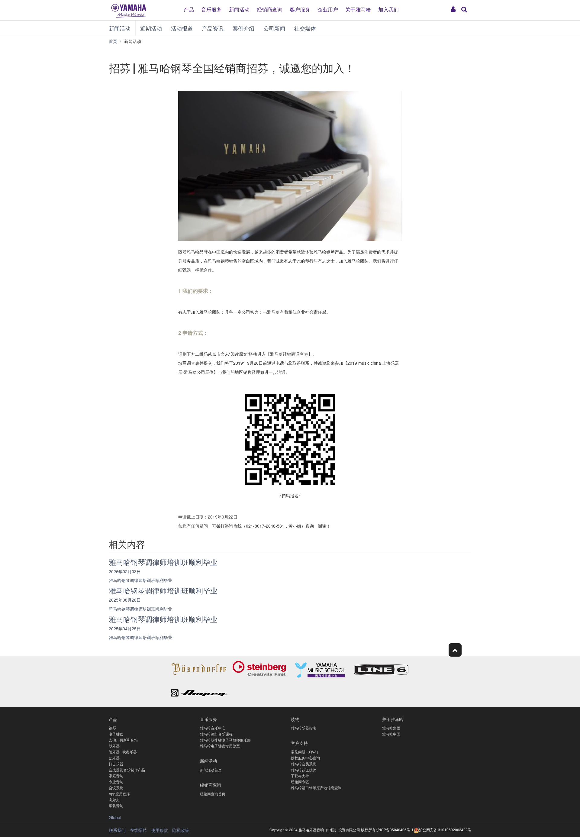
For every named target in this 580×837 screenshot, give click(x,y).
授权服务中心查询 (305, 757)
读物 (295, 719)
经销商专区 (300, 781)
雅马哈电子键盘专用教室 (220, 745)
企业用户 (327, 8)
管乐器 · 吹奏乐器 (123, 751)
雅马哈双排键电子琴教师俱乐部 (225, 739)
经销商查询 (269, 8)
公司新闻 (274, 28)
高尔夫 (114, 799)
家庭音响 (116, 775)
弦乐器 (114, 757)
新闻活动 (239, 8)
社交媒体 (305, 28)
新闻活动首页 (211, 769)
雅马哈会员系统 (303, 763)
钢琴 (112, 727)
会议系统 (116, 787)
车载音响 (116, 805)
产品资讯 (213, 28)
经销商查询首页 (212, 793)
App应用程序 (119, 793)
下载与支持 (300, 775)
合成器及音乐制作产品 (127, 769)
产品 (189, 8)
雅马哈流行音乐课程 (216, 733)
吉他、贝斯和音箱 (123, 739)
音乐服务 (211, 8)
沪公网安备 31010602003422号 (445, 829)
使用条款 (159, 830)
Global (115, 817)
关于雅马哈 (358, 8)
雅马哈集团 (391, 727)
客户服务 (300, 8)
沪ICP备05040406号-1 (395, 829)
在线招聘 (138, 830)
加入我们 (388, 8)
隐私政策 (180, 830)
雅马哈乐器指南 (303, 727)
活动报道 (182, 28)
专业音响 (116, 781)
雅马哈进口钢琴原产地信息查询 (316, 787)
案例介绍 (243, 28)
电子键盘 (116, 733)
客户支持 (299, 743)
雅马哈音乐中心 (212, 727)
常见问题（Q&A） (305, 751)
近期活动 (151, 28)
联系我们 (117, 830)
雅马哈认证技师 (303, 769)
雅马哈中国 (391, 733)
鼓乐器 (114, 745)
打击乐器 (116, 763)
